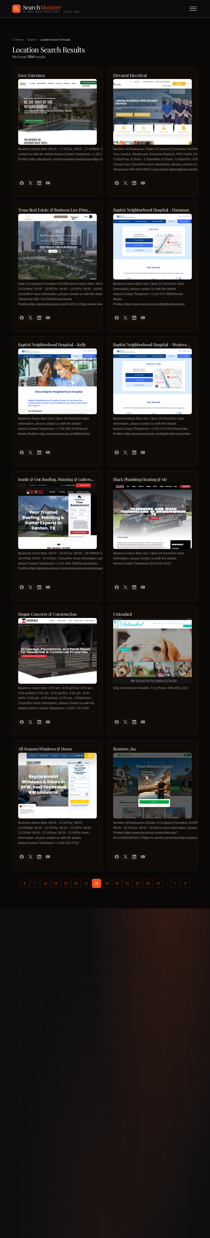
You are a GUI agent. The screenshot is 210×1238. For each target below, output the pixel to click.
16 (76, 883)
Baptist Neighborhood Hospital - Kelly (52, 344)
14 (55, 883)
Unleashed (122, 614)
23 (148, 883)
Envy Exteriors (31, 75)
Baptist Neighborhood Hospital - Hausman (151, 209)
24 (158, 883)
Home (19, 39)
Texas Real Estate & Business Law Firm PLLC (53, 210)
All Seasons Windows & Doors (45, 748)
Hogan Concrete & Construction (47, 614)
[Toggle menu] (193, 8)
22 (137, 883)
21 (127, 883)
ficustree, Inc (124, 748)
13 (45, 883)
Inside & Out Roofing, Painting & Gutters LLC (54, 479)
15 (66, 883)
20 (117, 883)
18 (96, 883)
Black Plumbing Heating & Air (140, 479)
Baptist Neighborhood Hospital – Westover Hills (150, 344)
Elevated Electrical (130, 75)
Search (31, 39)
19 (107, 883)
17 (86, 883)
